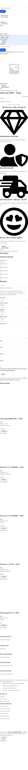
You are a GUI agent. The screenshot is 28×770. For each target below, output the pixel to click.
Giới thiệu (2, 696)
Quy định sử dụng (4, 706)
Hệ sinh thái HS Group (5, 701)
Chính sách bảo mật (4, 718)
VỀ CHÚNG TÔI (3, 694)
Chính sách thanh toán (5, 708)
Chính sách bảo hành (4, 716)
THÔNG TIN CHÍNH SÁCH (6, 703)
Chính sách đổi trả (4, 713)
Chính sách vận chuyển (5, 711)
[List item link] (14, 368)
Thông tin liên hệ (3, 699)
